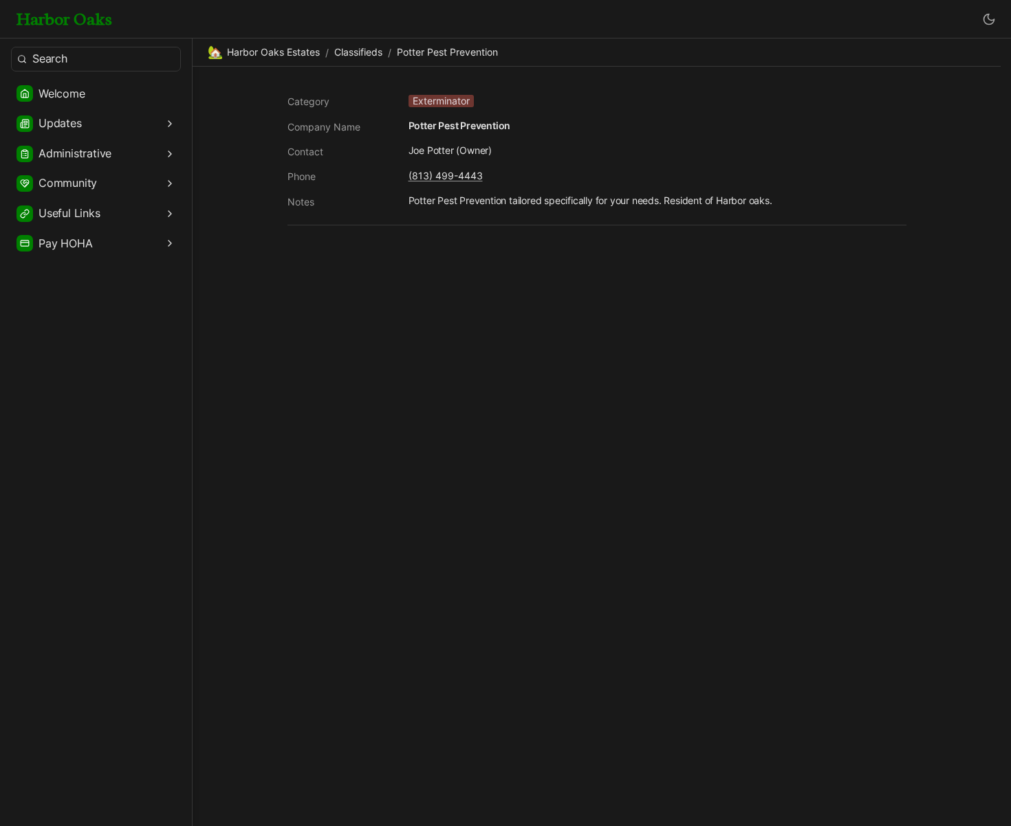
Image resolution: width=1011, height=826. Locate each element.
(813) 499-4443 (446, 175)
